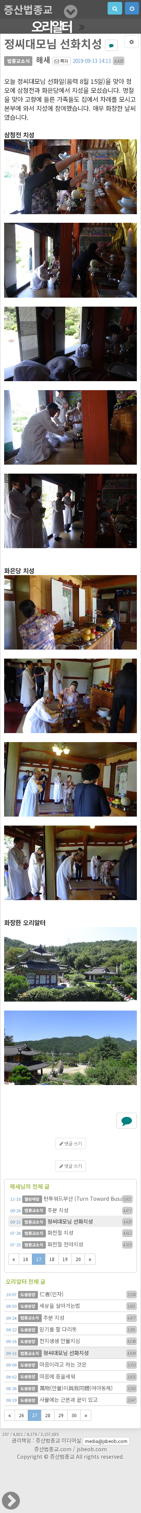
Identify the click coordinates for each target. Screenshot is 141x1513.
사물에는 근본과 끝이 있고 (71, 1399)
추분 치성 (71, 1210)
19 (65, 1259)
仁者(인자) (71, 1294)
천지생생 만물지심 (71, 1341)
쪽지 (63, 61)
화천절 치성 (71, 1232)
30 (74, 1415)
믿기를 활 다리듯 (71, 1329)
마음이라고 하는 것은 (71, 1364)
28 (47, 1415)
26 (21, 1415)
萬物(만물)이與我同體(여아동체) (71, 1388)
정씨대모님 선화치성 (71, 1221)
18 (52, 1259)
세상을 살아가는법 (71, 1305)
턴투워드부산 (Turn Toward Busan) (71, 1198)
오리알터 (51, 26)
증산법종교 (28, 9)
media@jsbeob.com (106, 1441)
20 (78, 1259)
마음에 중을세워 (71, 1376)
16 (25, 1259)
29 (61, 1415)
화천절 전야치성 (71, 1244)
